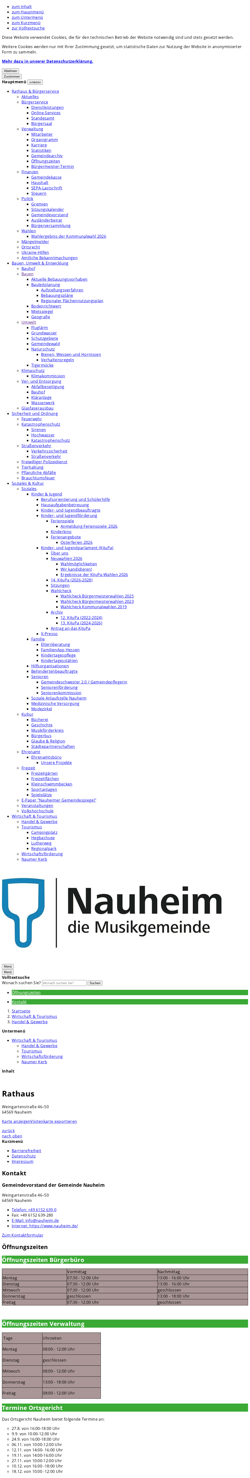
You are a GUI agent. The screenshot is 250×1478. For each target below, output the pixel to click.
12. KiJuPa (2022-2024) (81, 617)
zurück (8, 1130)
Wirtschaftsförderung (42, 854)
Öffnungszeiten (45, 161)
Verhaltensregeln (57, 359)
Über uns (60, 553)
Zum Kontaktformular (22, 1235)
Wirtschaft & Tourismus (34, 816)
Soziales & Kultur (28, 483)
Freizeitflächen (45, 778)
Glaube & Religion (48, 741)
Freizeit (28, 768)
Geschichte (41, 725)
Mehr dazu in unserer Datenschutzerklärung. (47, 61)
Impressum (22, 1161)
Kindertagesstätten (59, 660)
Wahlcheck (61, 590)
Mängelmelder (35, 241)
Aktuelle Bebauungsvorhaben (59, 279)
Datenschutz (24, 1156)
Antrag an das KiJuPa (70, 628)
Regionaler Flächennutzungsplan (72, 300)
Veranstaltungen (37, 805)
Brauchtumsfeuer (38, 478)
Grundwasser (44, 333)
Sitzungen (60, 585)
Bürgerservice (34, 102)
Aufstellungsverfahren (62, 290)
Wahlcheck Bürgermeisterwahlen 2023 (97, 601)
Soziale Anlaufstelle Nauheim (58, 698)
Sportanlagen (44, 789)
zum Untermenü (27, 17)
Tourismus (31, 827)
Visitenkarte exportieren (53, 1121)
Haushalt (40, 182)
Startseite (21, 1011)
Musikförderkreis (47, 730)
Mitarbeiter (42, 134)
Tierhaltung (32, 467)
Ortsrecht (30, 247)
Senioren (40, 676)
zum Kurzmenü (26, 22)
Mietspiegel (42, 311)
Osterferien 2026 (77, 542)
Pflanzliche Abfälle (38, 472)
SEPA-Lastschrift (46, 188)
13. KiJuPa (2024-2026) (81, 623)
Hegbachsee (43, 837)
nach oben (12, 1136)
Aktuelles (30, 96)
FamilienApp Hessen (60, 649)
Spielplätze (41, 794)
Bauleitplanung (45, 284)
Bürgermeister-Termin (52, 166)
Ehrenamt (31, 752)
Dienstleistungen (47, 107)
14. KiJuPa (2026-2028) (72, 580)
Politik (27, 198)
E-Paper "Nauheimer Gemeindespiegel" (58, 800)
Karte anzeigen (16, 1121)
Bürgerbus (41, 735)
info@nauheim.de (35, 1220)
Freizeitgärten (44, 773)
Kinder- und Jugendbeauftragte (70, 510)
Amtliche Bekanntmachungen (49, 257)
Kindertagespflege (58, 655)
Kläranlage (41, 397)
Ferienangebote (66, 537)
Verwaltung (32, 129)
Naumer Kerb (34, 859)
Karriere (39, 145)
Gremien (39, 204)
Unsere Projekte (56, 762)
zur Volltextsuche (28, 28)
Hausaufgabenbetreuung (65, 504)
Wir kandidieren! (76, 569)
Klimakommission (48, 376)
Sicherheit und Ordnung (35, 413)
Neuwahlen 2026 (66, 558)
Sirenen (38, 429)
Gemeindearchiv (46, 155)
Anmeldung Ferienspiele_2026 (89, 526)
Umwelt (28, 322)
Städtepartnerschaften (53, 746)
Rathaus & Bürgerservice (35, 91)
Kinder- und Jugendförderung (69, 515)
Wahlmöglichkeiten (79, 564)
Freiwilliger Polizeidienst (44, 462)
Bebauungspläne (57, 295)
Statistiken (41, 150)
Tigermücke (42, 365)
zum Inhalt (22, 6)
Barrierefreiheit (26, 1150)
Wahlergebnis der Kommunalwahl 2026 (68, 236)
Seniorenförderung (59, 687)
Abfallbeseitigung (47, 386)
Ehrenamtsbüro (46, 757)
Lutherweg (41, 843)
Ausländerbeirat (46, 220)
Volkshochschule (37, 811)
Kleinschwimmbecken (52, 784)
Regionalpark (43, 848)
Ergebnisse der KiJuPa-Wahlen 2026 (94, 574)
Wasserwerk (42, 402)
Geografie (40, 317)
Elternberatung (55, 644)
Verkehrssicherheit (49, 451)
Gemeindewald (45, 343)
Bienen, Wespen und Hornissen (71, 354)
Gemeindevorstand (49, 214)
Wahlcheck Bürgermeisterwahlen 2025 (97, 596)
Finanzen (30, 172)
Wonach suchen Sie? (21, 982)
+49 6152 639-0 (34, 1209)
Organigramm (44, 139)
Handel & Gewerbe (39, 821)
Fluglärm (39, 327)
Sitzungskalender (47, 209)
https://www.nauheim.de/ (45, 1226)
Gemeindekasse (46, 177)
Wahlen (28, 231)
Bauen (27, 274)
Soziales (29, 488)
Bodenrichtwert (46, 306)
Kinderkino (61, 531)
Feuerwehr (31, 419)
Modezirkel (41, 709)
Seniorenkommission (61, 692)
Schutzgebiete (44, 338)
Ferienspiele (62, 521)
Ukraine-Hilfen (35, 252)
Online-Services (46, 112)
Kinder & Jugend (46, 494)
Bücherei (39, 719)
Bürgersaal (41, 123)
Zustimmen (12, 76)
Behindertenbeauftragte (54, 671)
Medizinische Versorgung (55, 703)
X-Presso (49, 633)
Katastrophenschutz (40, 424)
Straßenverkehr (36, 445)
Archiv (57, 612)
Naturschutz (43, 349)
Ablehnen (10, 71)
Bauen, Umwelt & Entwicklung (40, 263)
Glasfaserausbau (37, 408)
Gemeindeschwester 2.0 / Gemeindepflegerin (84, 682)
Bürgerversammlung (51, 225)
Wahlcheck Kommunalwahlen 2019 (94, 607)
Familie (38, 639)
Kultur (27, 714)
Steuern (38, 193)
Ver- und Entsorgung (41, 381)
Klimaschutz (33, 370)
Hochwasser (43, 435)
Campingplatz (44, 832)
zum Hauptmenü (28, 12)
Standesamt (42, 118)
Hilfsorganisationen (50, 666)
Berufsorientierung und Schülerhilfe (75, 499)
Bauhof (28, 268)
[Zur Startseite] (112, 960)
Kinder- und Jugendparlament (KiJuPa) (77, 547)
